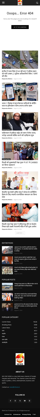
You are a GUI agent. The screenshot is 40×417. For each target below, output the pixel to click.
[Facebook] (10, 401)
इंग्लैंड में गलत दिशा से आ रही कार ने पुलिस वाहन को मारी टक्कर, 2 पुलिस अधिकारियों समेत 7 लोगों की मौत (19, 73)
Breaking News (6, 68)
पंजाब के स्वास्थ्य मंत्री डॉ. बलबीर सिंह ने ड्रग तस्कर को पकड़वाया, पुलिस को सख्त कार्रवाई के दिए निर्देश (25, 259)
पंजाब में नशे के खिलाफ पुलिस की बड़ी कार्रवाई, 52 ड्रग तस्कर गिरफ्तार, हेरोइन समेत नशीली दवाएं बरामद (26, 269)
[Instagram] (15, 401)
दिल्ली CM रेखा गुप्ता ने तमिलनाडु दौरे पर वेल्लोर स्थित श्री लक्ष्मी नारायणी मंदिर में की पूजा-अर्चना (19, 225)
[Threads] (29, 401)
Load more (19, 233)
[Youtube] (25, 401)
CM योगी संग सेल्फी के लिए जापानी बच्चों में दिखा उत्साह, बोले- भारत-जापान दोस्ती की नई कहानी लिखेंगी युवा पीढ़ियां (25, 296)
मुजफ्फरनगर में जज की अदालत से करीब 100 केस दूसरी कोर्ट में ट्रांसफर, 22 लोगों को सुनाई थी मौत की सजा (26, 306)
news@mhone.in (14, 387)
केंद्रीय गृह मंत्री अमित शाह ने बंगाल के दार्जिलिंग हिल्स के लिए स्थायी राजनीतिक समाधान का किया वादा (19, 194)
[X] (20, 401)
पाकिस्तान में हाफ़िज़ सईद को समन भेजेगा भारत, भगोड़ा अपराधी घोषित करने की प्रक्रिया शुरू (19, 134)
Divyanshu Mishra (7, 78)
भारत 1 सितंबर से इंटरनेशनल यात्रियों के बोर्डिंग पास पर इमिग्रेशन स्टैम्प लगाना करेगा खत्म (19, 104)
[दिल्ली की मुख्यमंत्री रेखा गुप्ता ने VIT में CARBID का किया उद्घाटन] (20, 151)
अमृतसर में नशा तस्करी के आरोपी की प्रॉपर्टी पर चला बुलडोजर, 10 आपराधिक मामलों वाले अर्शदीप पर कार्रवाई (25, 249)
